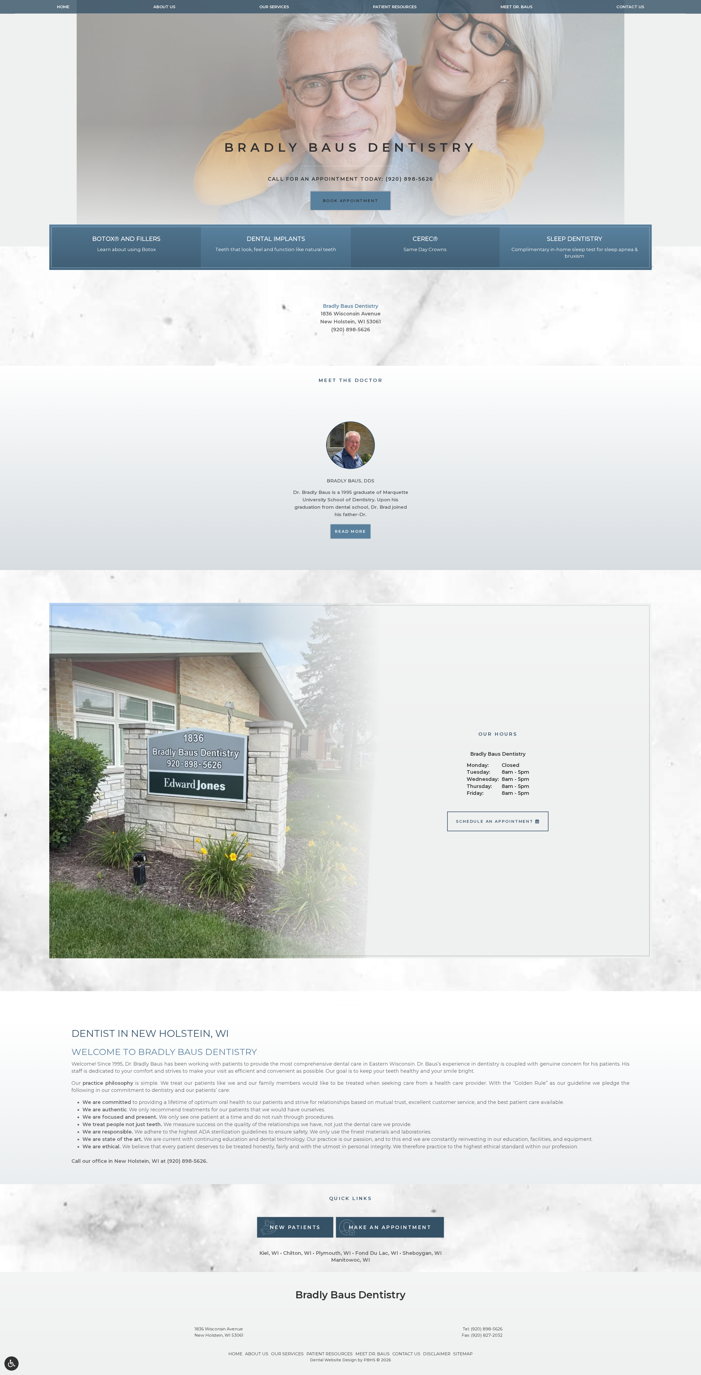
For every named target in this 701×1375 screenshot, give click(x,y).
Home (63, 7)
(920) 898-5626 (350, 330)
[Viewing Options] (11, 1363)
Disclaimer (436, 1353)
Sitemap (463, 1353)
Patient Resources (394, 7)
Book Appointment (350, 200)
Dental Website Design (333, 1359)
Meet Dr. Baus (516, 7)
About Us (164, 7)
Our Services (274, 7)
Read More (352, 531)
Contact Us (630, 7)
